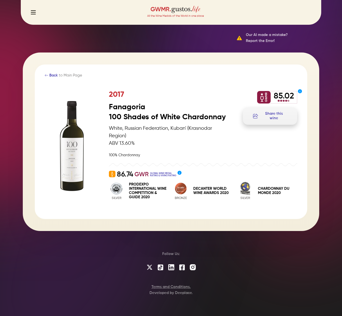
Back (53, 75)
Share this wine (274, 116)
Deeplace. (184, 293)
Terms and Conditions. (171, 287)
